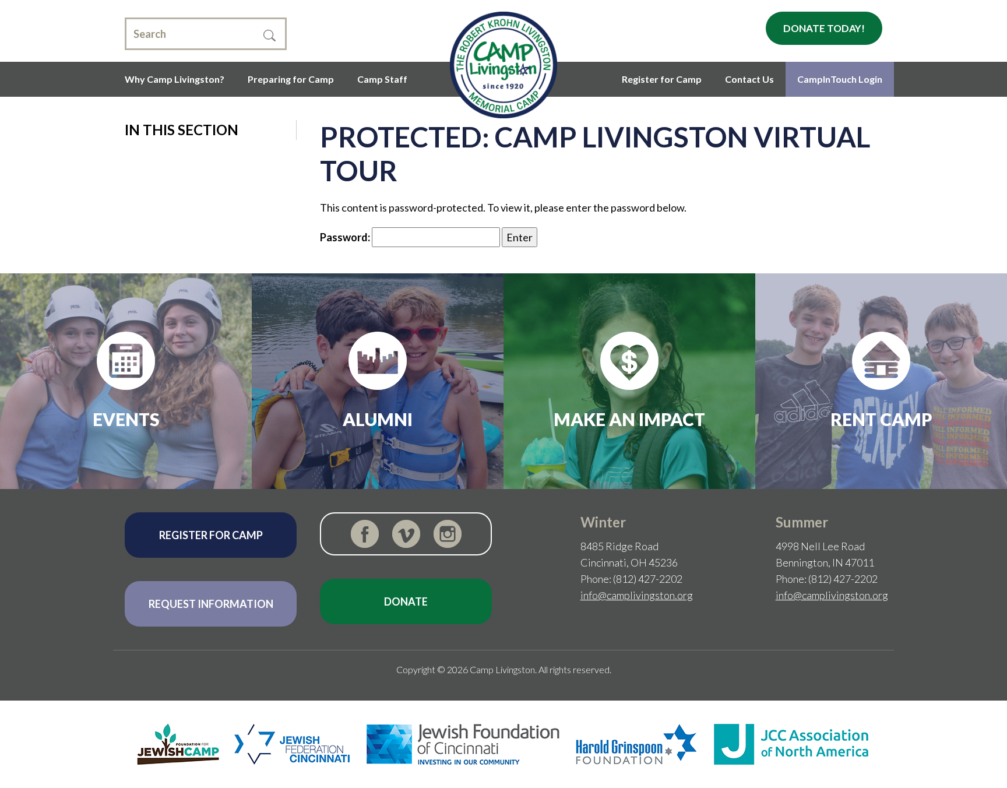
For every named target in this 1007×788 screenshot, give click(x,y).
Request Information (211, 603)
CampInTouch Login (839, 79)
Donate (406, 601)
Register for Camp (662, 79)
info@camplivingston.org (636, 595)
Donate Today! (824, 28)
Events (126, 419)
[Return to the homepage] (503, 65)
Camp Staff (382, 79)
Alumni (378, 419)
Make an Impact (629, 419)
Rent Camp (881, 419)
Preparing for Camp (291, 79)
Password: (346, 237)
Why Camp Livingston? (174, 79)
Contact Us (749, 79)
